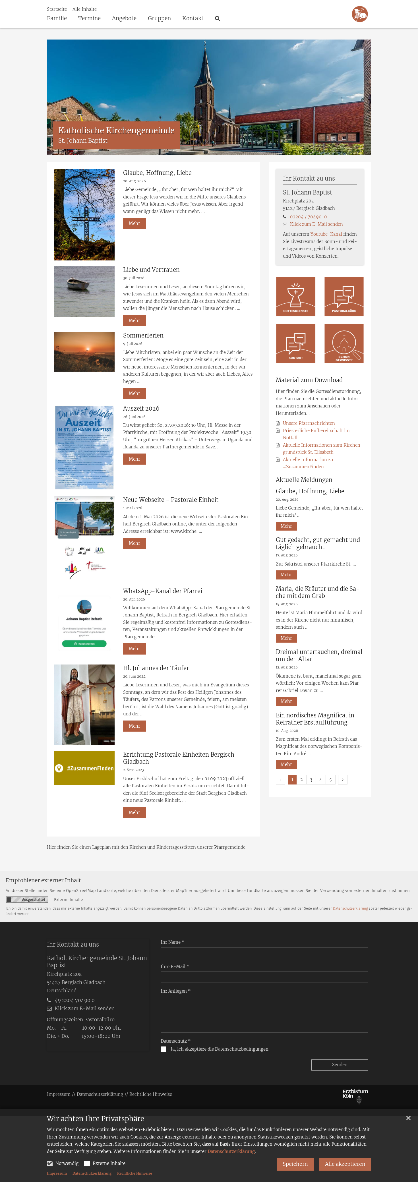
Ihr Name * (173, 942)
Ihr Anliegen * (176, 991)
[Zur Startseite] (360, 14)
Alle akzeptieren (345, 1164)
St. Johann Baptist (307, 192)
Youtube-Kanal (326, 234)
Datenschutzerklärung (231, 1151)
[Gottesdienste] (296, 296)
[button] (215, 19)
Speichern (295, 1164)
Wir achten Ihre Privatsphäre (95, 1119)
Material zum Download (309, 380)
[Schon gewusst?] (344, 343)
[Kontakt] (296, 343)
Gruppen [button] (159, 18)
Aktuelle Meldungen (304, 479)
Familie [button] (57, 18)
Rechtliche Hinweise (134, 1173)
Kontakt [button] (193, 18)
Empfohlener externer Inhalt (43, 880)
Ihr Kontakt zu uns (309, 178)
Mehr (134, 223)
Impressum (57, 1173)
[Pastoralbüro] (344, 296)
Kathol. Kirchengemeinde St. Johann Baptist (97, 962)
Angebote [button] (124, 18)
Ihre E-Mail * (175, 966)
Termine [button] (89, 18)
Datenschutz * (176, 1041)
